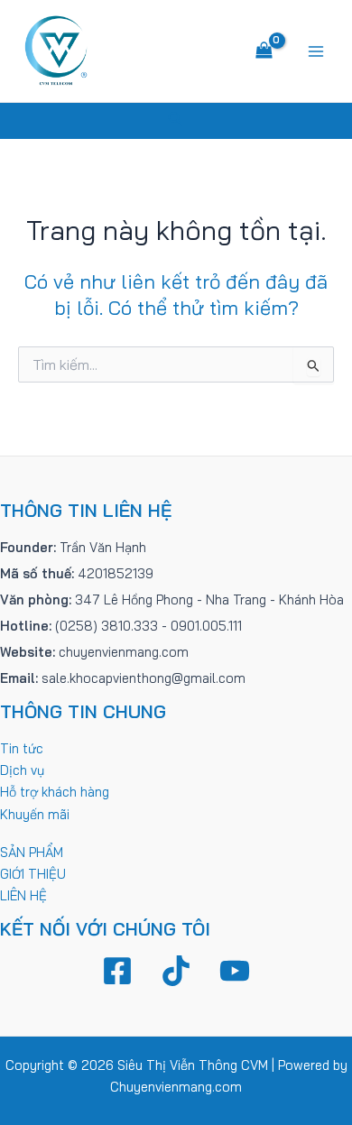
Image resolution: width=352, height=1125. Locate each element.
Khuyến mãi (34, 814)
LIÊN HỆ (23, 895)
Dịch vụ (22, 770)
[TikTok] (176, 970)
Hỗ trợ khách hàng (54, 791)
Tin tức (21, 748)
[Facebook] (117, 970)
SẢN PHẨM (31, 852)
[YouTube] (234, 970)
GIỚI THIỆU (33, 873)
